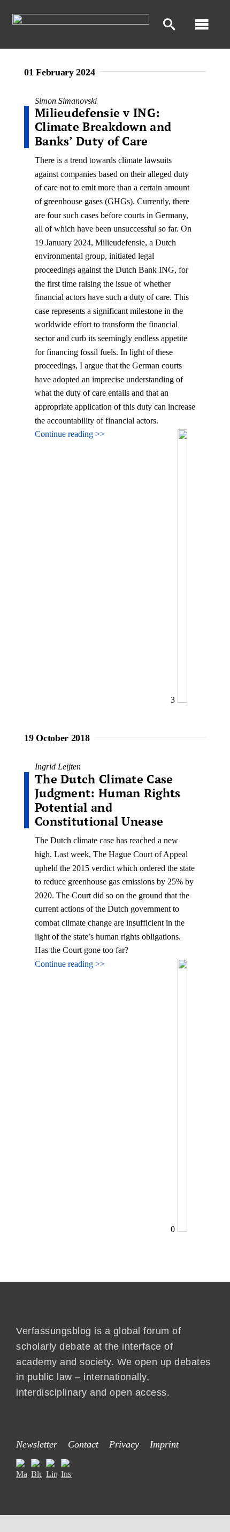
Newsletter (36, 1444)
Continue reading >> (70, 433)
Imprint (164, 1444)
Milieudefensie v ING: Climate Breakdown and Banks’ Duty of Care (103, 127)
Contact (83, 1444)
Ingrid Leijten (58, 766)
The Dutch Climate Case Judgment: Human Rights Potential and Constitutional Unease (108, 800)
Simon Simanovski (66, 100)
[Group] (81, 17)
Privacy (124, 1444)
